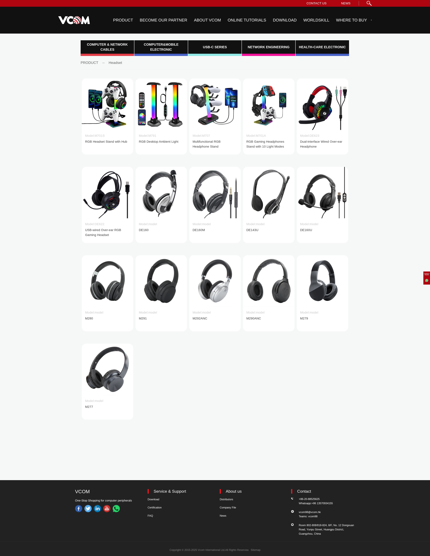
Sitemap (255, 549)
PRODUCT (123, 20)
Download (153, 499)
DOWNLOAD (285, 20)
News (223, 515)
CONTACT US (316, 3)
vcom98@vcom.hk (310, 512)
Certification (155, 507)
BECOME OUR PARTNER (163, 20)
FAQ (150, 515)
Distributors (226, 499)
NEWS (345, 3)
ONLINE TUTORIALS (247, 20)
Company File (228, 507)
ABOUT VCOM (207, 20)
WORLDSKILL (316, 20)
